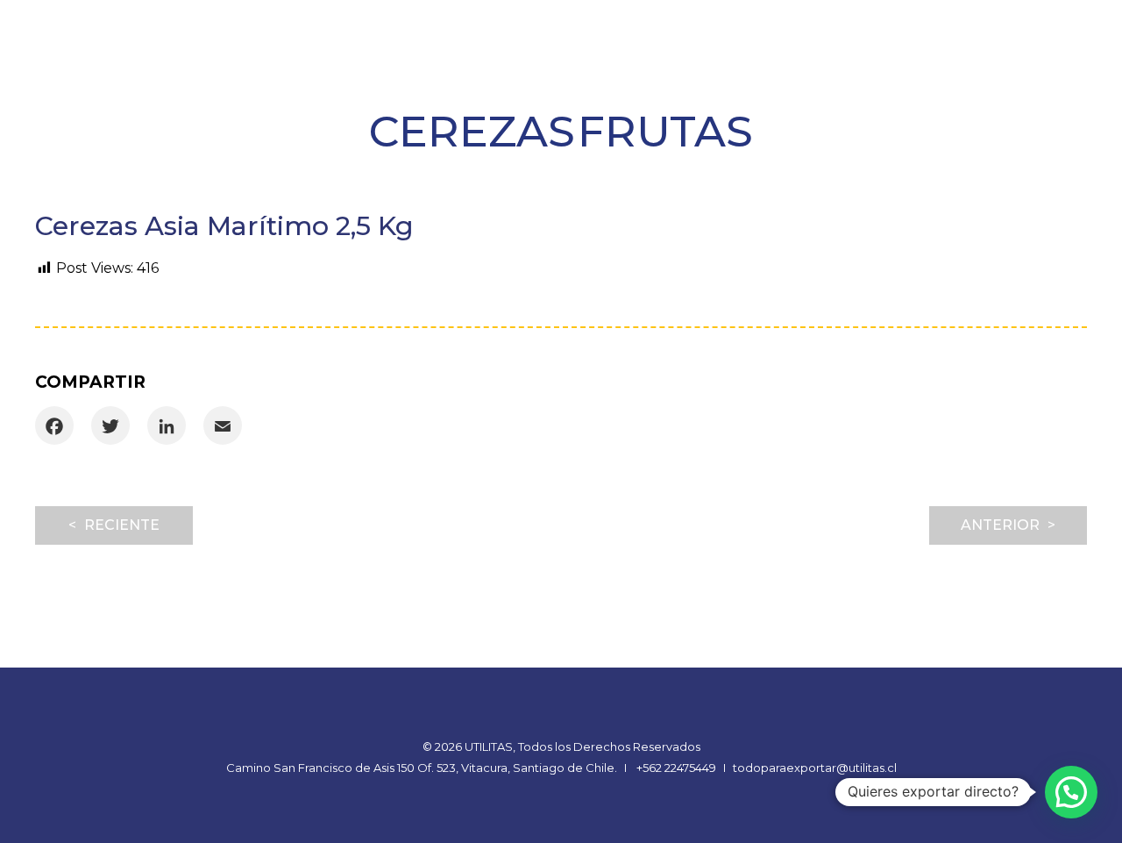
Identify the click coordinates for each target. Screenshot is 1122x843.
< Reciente (114, 525)
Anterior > (1008, 525)
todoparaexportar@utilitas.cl (815, 768)
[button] (1071, 792)
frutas (665, 131)
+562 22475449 (676, 768)
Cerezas (472, 131)
